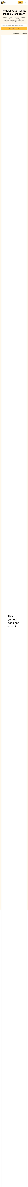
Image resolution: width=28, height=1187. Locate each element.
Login (20, 2)
